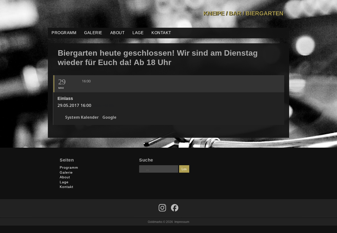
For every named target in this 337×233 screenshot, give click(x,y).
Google (109, 117)
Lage (138, 33)
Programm (64, 33)
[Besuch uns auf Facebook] (162, 207)
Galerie (93, 33)
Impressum (181, 221)
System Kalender (82, 117)
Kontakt (161, 33)
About (117, 33)
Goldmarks (83, 14)
